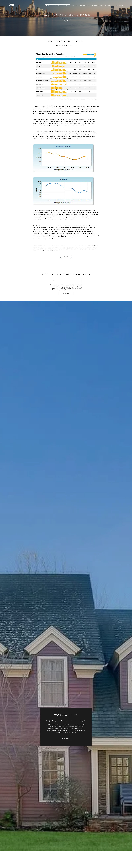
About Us (75, 5)
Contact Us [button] (66, 738)
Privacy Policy (68, 289)
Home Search (84, 5)
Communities (119, 5)
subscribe (66, 293)
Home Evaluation (97, 5)
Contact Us (108, 5)
